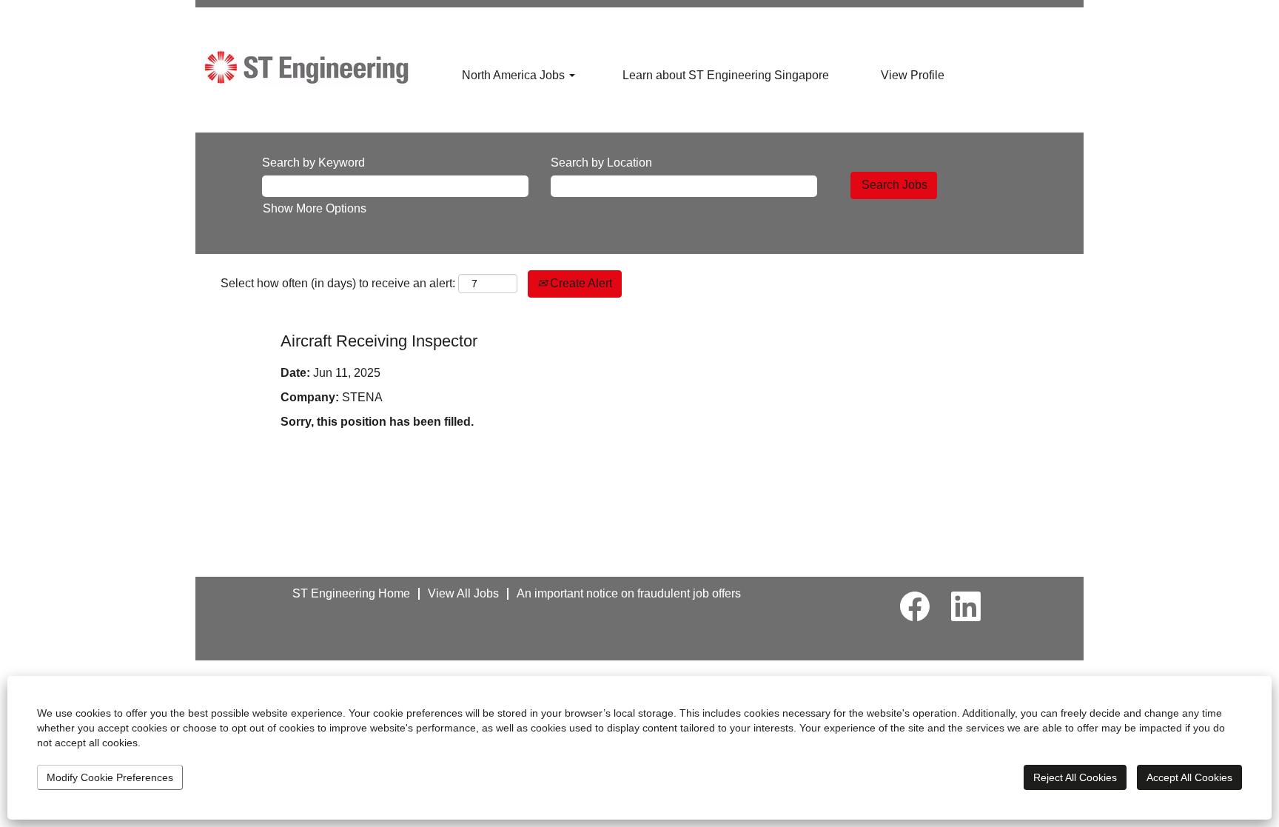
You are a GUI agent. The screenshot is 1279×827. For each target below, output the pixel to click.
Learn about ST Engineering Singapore (725, 75)
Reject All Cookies (1075, 777)
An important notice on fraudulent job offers (629, 593)
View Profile (912, 75)
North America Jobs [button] (515, 75)
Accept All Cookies (1189, 777)
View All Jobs (463, 593)
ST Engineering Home (351, 593)
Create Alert (579, 283)
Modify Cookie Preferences (110, 777)
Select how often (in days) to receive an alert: (338, 283)
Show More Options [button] (314, 208)
